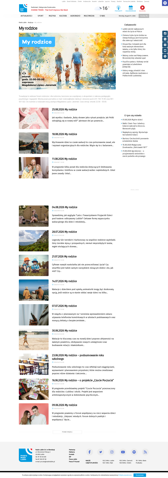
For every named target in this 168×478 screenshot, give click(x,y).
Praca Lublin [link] (73, 459)
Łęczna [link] (107, 1)
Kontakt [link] (71, 454)
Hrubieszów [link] (87, 1)
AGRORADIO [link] (75, 16)
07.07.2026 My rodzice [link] (64, 305)
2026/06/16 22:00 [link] (59, 384)
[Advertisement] (67, 191)
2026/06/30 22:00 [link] (59, 334)
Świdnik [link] (119, 1)
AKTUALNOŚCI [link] (26, 16)
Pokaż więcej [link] (67, 432)
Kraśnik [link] (94, 1)
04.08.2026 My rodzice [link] (64, 207)
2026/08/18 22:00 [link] (59, 137)
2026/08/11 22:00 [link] (59, 162)
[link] (165, 3)
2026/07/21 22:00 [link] (59, 260)
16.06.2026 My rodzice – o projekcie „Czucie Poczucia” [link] (83, 380)
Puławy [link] (113, 1)
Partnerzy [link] (72, 450)
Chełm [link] (80, 1)
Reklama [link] (72, 452)
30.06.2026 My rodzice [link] (64, 330)
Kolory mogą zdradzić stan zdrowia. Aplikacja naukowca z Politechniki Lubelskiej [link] (135, 73)
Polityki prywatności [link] (125, 475)
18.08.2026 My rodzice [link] (64, 134)
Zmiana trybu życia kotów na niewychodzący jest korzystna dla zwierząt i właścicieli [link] (135, 38)
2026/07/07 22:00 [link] (59, 309)
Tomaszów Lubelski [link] (129, 1)
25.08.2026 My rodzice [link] (64, 109)
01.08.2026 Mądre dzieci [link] (133, 120)
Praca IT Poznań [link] (74, 461)
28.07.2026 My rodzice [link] (64, 231)
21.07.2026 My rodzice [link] (64, 256)
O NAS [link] (102, 16)
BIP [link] (70, 457)
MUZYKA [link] (52, 16)
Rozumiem (140, 475)
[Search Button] (147, 16)
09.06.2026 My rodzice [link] (64, 405)
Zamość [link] (146, 1)
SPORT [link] (40, 16)
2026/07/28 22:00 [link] (59, 235)
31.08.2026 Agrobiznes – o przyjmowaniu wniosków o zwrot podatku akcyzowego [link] (134, 153)
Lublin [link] (64, 1)
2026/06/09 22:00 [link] (59, 408)
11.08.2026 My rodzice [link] (64, 158)
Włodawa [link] (140, 1)
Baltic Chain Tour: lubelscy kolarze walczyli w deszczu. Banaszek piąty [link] (134, 126)
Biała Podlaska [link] (71, 1)
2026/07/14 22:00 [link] (59, 284)
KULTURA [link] (63, 16)
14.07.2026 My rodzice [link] (64, 281)
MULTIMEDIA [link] (89, 16)
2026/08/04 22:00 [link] (59, 210)
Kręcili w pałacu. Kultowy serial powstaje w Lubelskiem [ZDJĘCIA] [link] (135, 64)
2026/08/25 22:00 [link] (59, 113)
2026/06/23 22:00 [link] (59, 362)
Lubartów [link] (101, 1)
